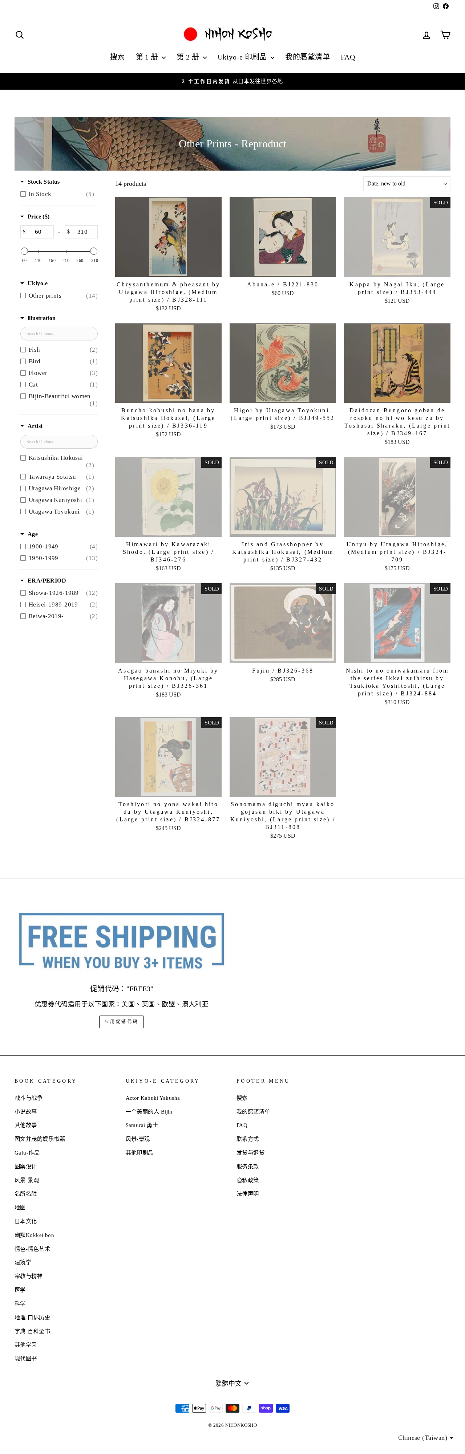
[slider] (24, 251)
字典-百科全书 (32, 1331)
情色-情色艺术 (32, 1249)
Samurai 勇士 (142, 1125)
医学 (20, 1290)
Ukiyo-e (38, 283)
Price (39, 216)
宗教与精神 (29, 1276)
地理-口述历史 (32, 1317)
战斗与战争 (29, 1098)
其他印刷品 (140, 1152)
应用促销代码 (122, 1021)
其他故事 (26, 1125)
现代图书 (26, 1358)
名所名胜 (26, 1193)
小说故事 (26, 1111)
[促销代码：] (122, 941)
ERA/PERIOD (47, 580)
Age (33, 534)
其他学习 (26, 1344)
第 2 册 (189, 57)
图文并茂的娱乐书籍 (40, 1139)
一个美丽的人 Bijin (149, 1111)
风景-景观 (27, 1180)
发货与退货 (250, 1152)
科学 (20, 1303)
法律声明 (247, 1193)
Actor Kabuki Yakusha (153, 1098)
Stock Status (44, 182)
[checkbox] (57, 194)
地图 (20, 1207)
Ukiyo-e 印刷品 (243, 57)
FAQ (348, 57)
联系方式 (247, 1139)
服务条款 (247, 1166)
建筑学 (23, 1262)
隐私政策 (247, 1180)
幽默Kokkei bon (34, 1235)
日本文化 (26, 1221)
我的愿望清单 (307, 57)
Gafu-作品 (27, 1152)
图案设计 (26, 1166)
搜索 (117, 57)
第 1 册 (148, 57)
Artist (35, 426)
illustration (42, 318)
